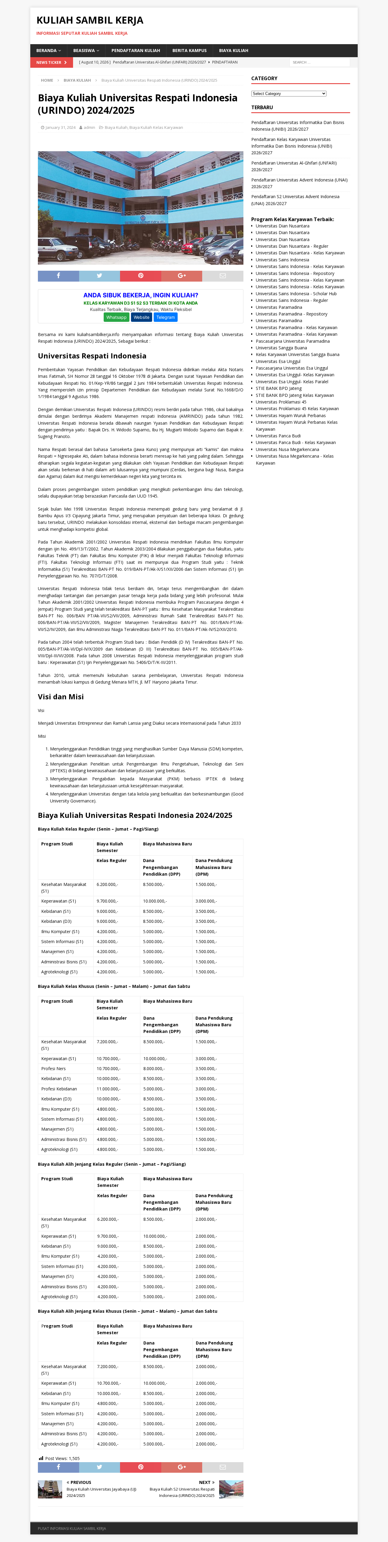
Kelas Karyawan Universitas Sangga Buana (298, 354)
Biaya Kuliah (233, 50)
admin (89, 127)
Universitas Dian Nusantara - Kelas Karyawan (300, 253)
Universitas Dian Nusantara (282, 226)
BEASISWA (84, 50)
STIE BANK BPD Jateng (279, 388)
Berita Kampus (189, 50)
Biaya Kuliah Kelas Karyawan (156, 127)
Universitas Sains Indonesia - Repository (295, 273)
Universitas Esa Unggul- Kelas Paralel (292, 381)
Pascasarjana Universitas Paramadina (293, 341)
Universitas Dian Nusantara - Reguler (292, 246)
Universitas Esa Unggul (278, 361)
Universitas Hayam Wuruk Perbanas (291, 415)
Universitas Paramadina (279, 307)
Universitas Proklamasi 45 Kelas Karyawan (297, 408)
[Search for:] (319, 62)
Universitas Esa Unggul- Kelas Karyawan (295, 374)
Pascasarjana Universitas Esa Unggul (292, 368)
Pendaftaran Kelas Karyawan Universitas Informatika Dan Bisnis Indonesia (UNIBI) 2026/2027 (291, 146)
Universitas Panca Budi (278, 436)
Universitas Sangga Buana (281, 348)
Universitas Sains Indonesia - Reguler (292, 300)
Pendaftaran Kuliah (136, 50)
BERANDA (46, 50)
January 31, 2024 (60, 127)
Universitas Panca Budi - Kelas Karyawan (296, 442)
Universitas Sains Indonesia (282, 260)
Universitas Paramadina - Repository (291, 314)
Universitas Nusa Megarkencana (287, 449)
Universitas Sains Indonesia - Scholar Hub (296, 293)
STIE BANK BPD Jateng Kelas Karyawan (295, 395)
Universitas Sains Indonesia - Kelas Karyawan (300, 266)
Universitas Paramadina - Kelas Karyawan (296, 327)
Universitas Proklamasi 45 (281, 402)
